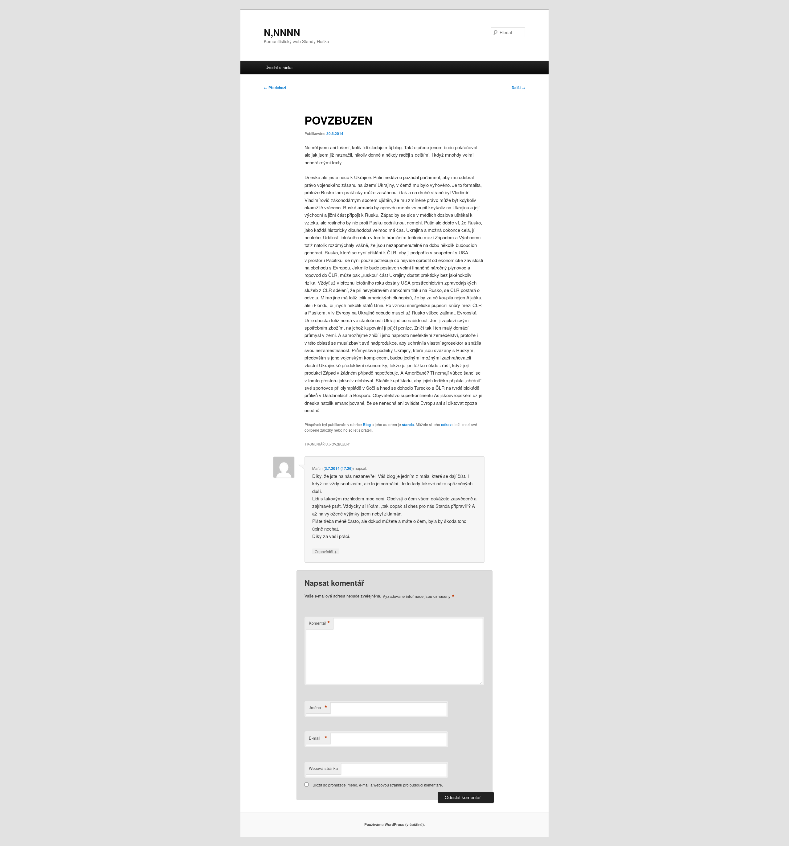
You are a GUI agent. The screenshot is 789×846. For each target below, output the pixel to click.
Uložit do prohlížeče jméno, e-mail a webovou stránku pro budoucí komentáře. (378, 784)
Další (518, 87)
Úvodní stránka (278, 67)
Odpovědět (326, 551)
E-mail (318, 738)
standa (408, 424)
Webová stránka (323, 768)
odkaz (446, 424)
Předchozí (275, 87)
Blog (367, 424)
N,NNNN (282, 32)
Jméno (318, 708)
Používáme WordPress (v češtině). (394, 824)
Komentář (319, 623)
